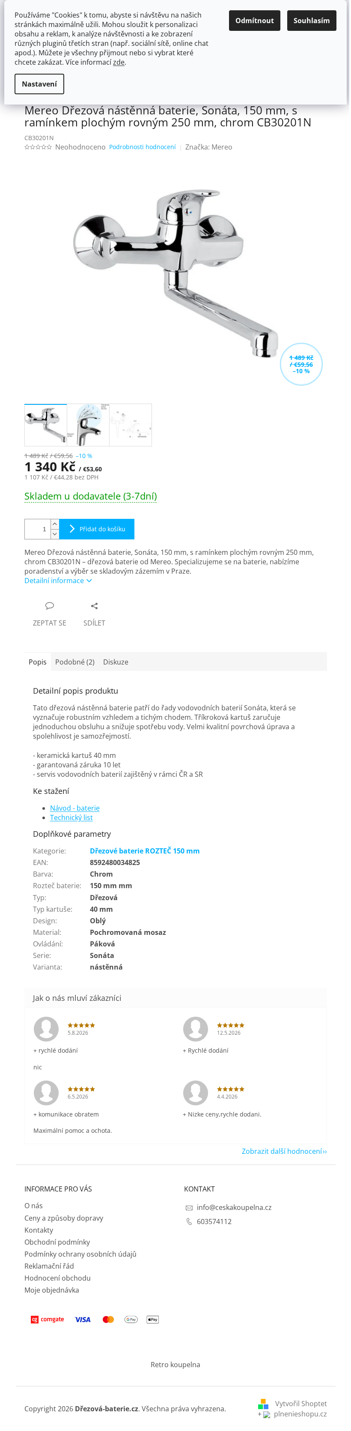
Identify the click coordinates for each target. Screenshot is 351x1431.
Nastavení (39, 84)
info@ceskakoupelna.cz (234, 1207)
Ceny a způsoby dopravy (63, 1218)
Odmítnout (254, 20)
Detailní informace (54, 580)
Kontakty (38, 1230)
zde (119, 62)
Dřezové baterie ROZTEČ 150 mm (145, 851)
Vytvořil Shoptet (301, 1403)
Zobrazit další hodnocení (282, 1151)
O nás (33, 1205)
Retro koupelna (175, 1364)
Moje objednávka (51, 1290)
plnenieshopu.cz (299, 1414)
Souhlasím (312, 20)
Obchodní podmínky (57, 1242)
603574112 (214, 1221)
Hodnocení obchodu (57, 1278)
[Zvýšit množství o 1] (55, 524)
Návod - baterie (75, 808)
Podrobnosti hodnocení (142, 147)
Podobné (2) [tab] (75, 662)
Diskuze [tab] (115, 662)
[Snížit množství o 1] (55, 534)
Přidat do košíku (102, 529)
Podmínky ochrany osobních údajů (80, 1254)
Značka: (208, 147)
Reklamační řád (49, 1266)
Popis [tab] (38, 662)
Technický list (71, 817)
